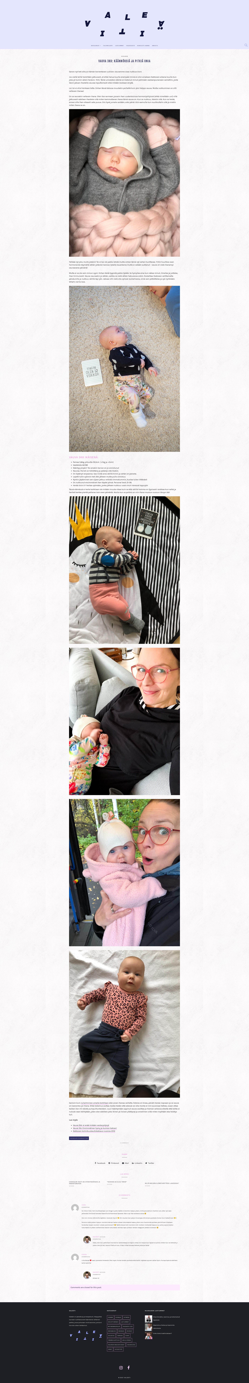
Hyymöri (126, 1317)
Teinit (127, 1335)
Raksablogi (112, 1331)
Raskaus (121, 1331)
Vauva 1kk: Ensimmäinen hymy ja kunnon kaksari (95, 1128)
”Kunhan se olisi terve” (117, 1182)
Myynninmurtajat (114, 1326)
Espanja (118, 1317)
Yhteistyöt (118, 1349)
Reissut (129, 1331)
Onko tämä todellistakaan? (162, 1333)
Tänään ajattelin (114, 1340)
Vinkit (110, 1349)
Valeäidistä (130, 45)
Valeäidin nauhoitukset (116, 1344)
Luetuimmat (119, 45)
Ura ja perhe (126, 1340)
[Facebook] (128, 1368)
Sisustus (111, 1335)
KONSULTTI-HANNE (143, 45)
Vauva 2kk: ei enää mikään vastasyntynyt (91, 1125)
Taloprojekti (108, 45)
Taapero (120, 1335)
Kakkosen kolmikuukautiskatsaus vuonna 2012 (94, 1131)
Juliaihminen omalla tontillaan (95, 1103)
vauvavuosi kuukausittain (79, 1138)
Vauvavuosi (131, 1344)
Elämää (110, 1317)
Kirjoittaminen (113, 1322)
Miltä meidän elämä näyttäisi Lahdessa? (162, 1183)
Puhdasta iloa (128, 1326)
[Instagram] (121, 1368)
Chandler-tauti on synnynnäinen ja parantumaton (84, 1182)
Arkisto (155, 45)
